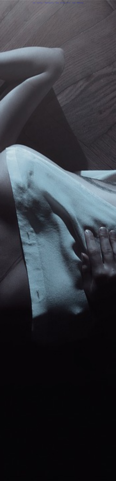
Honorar (57, 2)
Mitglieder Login (80, 2)
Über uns (68, 2)
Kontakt (73, 2)
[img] (58, 240)
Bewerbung (62, 2)
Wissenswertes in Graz (49, 2)
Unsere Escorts (39, 2)
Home (34, 2)
